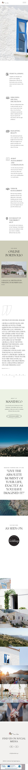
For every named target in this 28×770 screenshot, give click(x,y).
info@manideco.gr (14, 753)
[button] (23, 765)
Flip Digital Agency (16, 761)
